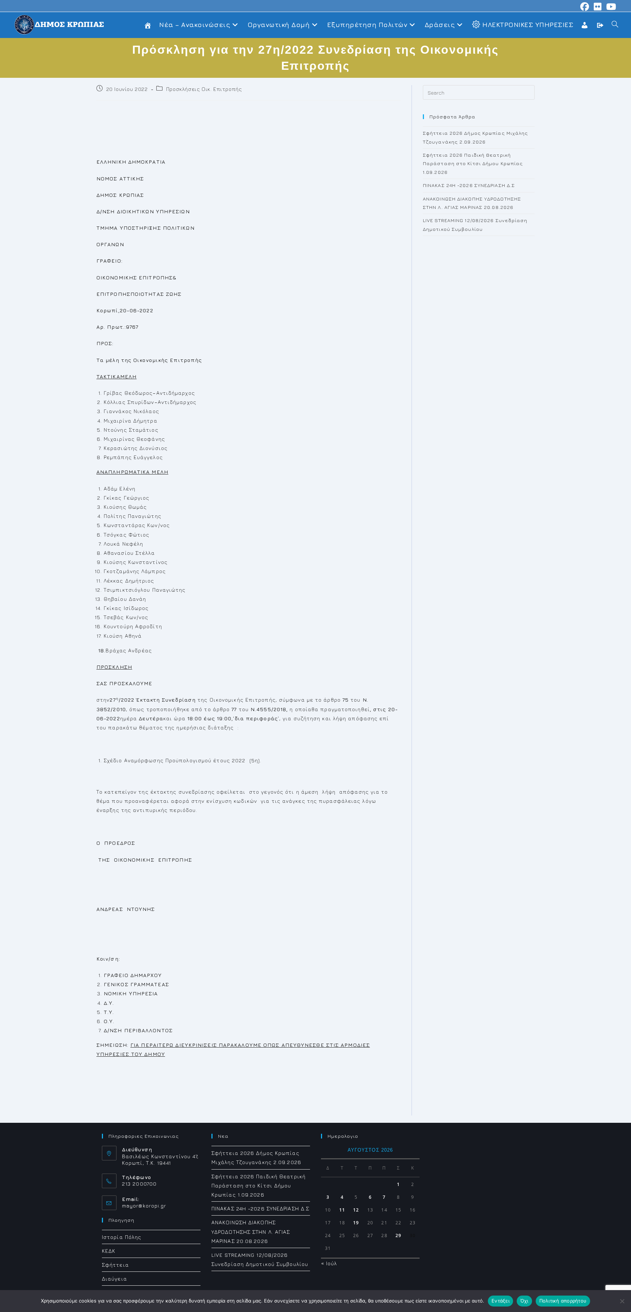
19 (356, 1223)
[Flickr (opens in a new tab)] (598, 6)
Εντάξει (500, 1301)
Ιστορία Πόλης (121, 1237)
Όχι (524, 1301)
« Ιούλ (329, 1263)
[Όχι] (622, 1301)
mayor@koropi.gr (144, 1205)
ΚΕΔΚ (108, 1251)
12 (356, 1210)
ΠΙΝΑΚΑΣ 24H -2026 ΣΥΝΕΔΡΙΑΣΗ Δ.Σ (469, 185)
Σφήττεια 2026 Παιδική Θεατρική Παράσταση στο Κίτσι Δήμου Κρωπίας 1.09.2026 (473, 163)
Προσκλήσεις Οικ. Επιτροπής (204, 89)
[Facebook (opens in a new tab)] (585, 6)
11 (342, 1210)
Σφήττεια (115, 1265)
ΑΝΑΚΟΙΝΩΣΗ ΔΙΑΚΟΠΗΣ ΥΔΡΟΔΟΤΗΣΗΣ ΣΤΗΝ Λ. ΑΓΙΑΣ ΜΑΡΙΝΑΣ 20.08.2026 (250, 1231)
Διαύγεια (114, 1278)
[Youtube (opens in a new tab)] (610, 6)
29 (398, 1235)
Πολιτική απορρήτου (563, 1301)
